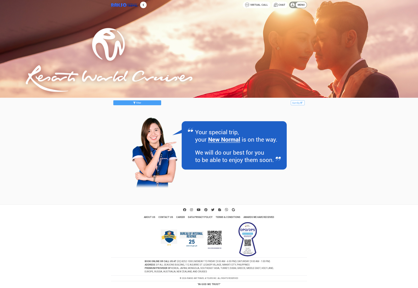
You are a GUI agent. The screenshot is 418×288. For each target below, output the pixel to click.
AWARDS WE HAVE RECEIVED (258, 217)
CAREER (180, 217)
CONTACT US (165, 217)
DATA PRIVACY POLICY (200, 217)
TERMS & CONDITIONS (228, 217)
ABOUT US (149, 217)
